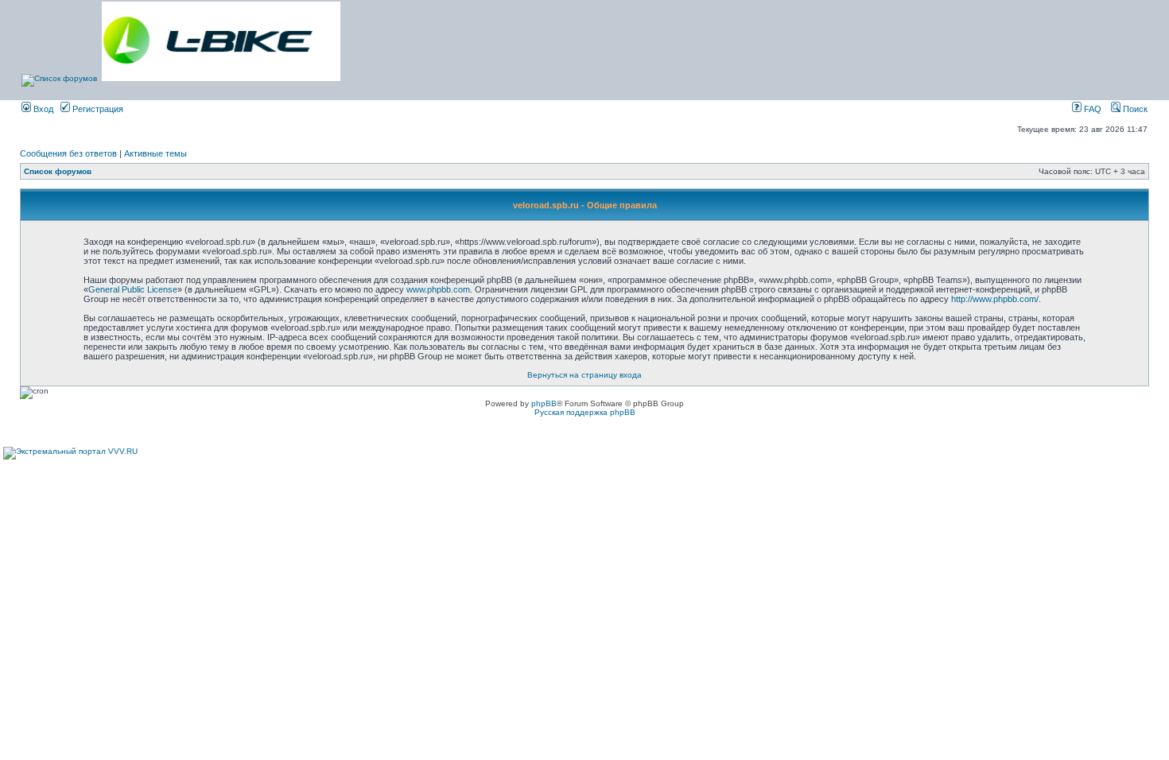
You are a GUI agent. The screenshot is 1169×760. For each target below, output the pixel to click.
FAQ (1091, 109)
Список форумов (57, 171)
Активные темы (155, 153)
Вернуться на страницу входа (584, 374)
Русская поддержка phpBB (584, 412)
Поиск (1134, 109)
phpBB (544, 403)
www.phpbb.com (438, 289)
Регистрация (96, 109)
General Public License (132, 289)
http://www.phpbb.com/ (995, 299)
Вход (42, 109)
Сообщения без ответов (68, 153)
